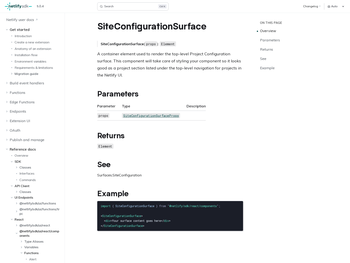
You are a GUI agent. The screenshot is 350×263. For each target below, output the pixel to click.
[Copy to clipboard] (238, 205)
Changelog (310, 6)
